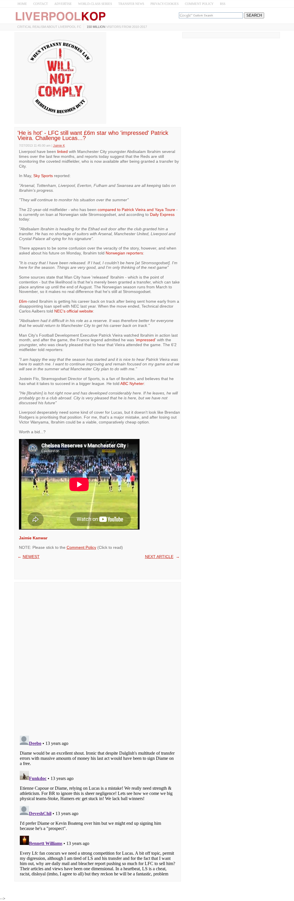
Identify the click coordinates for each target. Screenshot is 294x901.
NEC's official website (73, 311)
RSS (222, 3)
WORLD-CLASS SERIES (95, 3)
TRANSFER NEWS (131, 3)
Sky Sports (43, 175)
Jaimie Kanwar (33, 538)
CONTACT (40, 3)
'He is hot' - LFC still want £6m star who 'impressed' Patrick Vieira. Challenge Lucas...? (93, 135)
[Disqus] (98, 657)
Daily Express (162, 214)
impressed (145, 340)
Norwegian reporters (124, 253)
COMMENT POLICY (199, 3)
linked (63, 151)
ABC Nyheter (132, 383)
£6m (23, 301)
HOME (22, 3)
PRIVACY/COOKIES (164, 3)
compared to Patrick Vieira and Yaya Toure (136, 209)
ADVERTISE (63, 3)
